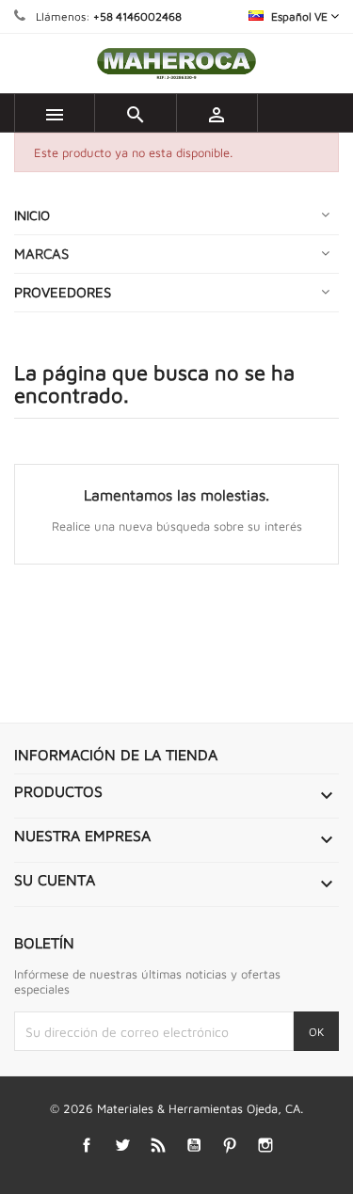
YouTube (193, 1145)
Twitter (122, 1145)
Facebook (86, 1145)
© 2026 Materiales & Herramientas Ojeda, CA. (176, 1108)
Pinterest (229, 1145)
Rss (158, 1145)
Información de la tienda (115, 754)
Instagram (265, 1145)
